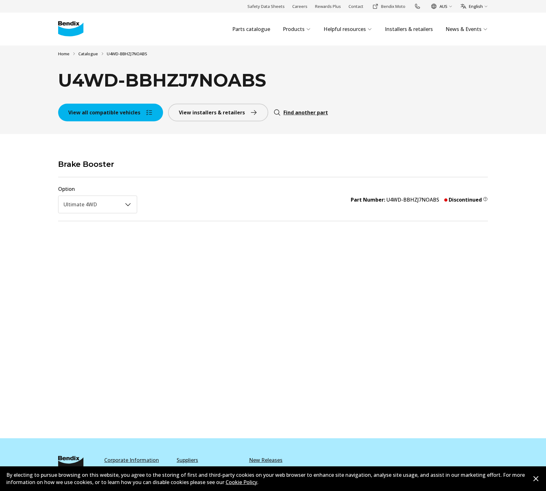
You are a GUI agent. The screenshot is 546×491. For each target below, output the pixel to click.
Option (66, 188)
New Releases (265, 460)
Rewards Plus (328, 6)
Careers (299, 6)
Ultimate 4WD (80, 204)
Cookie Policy (241, 482)
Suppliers (187, 460)
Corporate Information (131, 460)
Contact (356, 6)
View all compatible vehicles (104, 112)
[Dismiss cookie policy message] (536, 478)
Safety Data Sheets (266, 6)
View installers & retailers (212, 112)
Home (64, 54)
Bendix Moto (393, 6)
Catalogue (88, 54)
